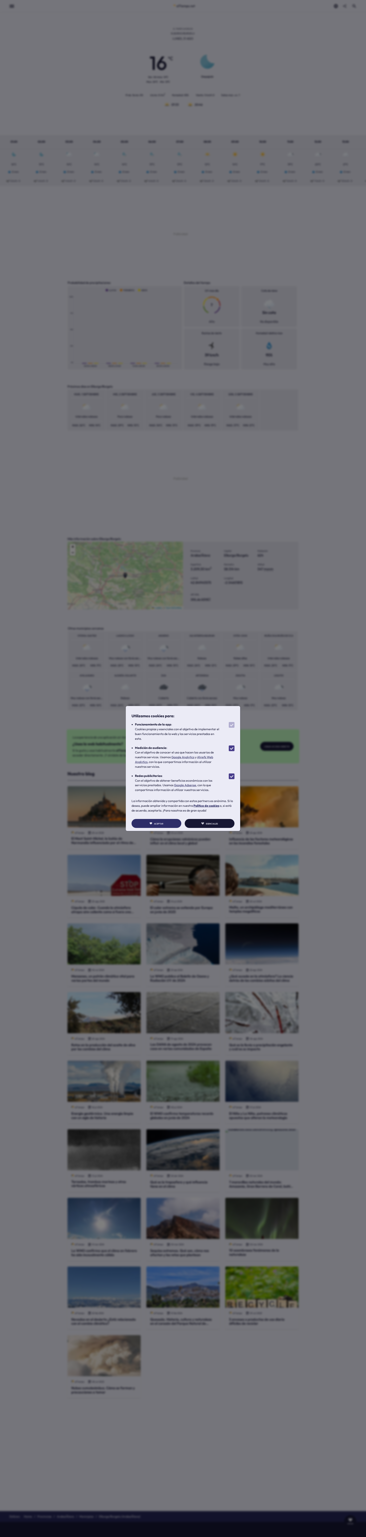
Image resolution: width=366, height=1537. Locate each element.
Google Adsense (185, 785)
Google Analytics (182, 757)
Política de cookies (206, 806)
